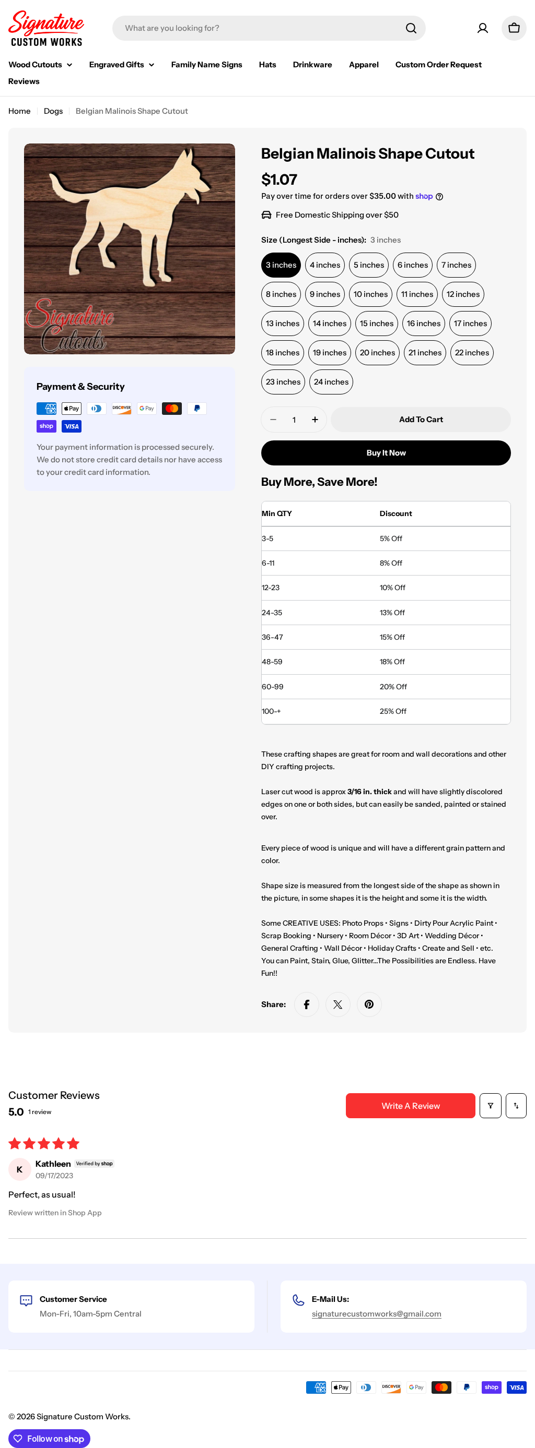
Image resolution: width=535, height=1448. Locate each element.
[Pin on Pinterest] (369, 1004)
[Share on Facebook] (306, 1004)
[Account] (482, 28)
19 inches (329, 352)
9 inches (325, 294)
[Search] (411, 28)
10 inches (371, 294)
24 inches (331, 382)
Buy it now (386, 453)
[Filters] (491, 1105)
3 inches (281, 265)
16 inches (423, 323)
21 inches (425, 352)
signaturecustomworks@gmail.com (376, 1314)
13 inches (282, 323)
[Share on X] (338, 1004)
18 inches (282, 352)
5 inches (369, 265)
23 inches (283, 382)
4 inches (325, 265)
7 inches (456, 265)
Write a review (410, 1105)
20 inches (377, 352)
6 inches (413, 265)
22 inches (472, 352)
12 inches (463, 294)
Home (19, 111)
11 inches (417, 294)
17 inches (470, 323)
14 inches (329, 323)
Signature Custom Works (83, 1416)
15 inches (376, 323)
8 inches (281, 294)
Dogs (53, 111)
